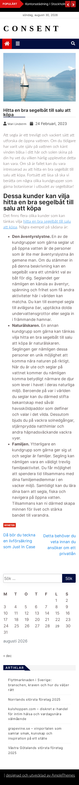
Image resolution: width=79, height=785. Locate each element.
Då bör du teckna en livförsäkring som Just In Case (19, 541)
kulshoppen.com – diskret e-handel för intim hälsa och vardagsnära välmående (38, 714)
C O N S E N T (31, 28)
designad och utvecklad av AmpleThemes (40, 776)
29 (57, 626)
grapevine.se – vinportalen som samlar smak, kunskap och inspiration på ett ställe (35, 733)
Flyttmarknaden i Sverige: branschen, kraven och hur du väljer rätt (38, 685)
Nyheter (9, 525)
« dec (7, 656)
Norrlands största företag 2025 (34, 699)
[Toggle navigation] (18, 43)
